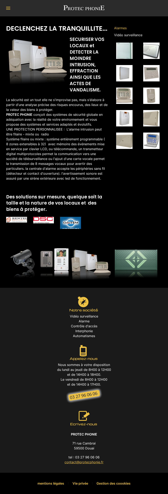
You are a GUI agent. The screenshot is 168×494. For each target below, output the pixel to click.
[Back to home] (84, 8)
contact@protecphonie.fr (84, 462)
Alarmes (120, 28)
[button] (8, 8)
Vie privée (80, 483)
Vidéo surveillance (128, 35)
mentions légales (50, 483)
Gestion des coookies (113, 483)
